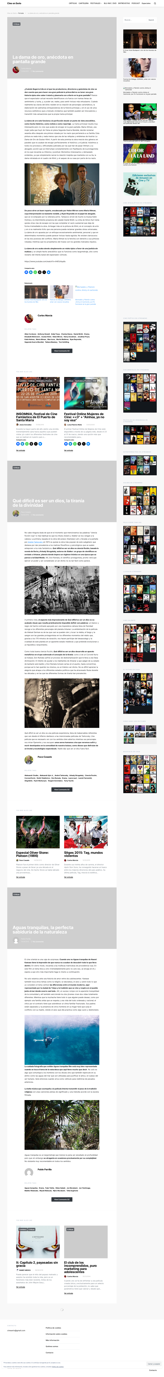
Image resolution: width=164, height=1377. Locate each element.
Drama (86, 334)
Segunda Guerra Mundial (34, 342)
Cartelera (22, 381)
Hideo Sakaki (60, 1188)
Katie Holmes (30, 339)
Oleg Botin (28, 781)
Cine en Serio (14, 3)
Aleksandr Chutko (31, 775)
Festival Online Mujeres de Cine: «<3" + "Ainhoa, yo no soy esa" (84, 417)
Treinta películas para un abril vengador (137, 141)
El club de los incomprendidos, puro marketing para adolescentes (80, 1267)
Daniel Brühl (78, 334)
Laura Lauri (72, 778)
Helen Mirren (57, 337)
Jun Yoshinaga (84, 1188)
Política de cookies (53, 1328)
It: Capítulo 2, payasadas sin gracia (37, 1264)
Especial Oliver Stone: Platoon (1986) (32, 854)
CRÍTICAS (73, 3)
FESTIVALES (95, 3)
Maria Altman (41, 339)
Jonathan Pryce (83, 337)
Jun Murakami (72, 1188)
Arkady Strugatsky (76, 775)
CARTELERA (84, 3)
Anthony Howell (44, 334)
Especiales (146, 3)
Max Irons (51, 339)
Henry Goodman (70, 337)
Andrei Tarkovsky (35, 542)
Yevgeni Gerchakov (55, 781)
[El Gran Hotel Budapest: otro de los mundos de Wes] (36, 292)
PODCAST (136, 3)
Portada (21, 13)
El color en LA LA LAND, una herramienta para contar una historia (139, 164)
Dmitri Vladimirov (43, 778)
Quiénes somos (52, 1346)
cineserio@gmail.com (16, 1330)
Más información (52, 1340)
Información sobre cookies (56, 1334)
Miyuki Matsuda (45, 1191)
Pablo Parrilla (26, 939)
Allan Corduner (30, 334)
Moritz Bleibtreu (62, 339)
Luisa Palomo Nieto (74, 425)
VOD (94, 381)
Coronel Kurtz (30, 778)
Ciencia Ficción (91, 775)
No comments (38, 71)
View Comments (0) (62, 351)
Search (151, 20)
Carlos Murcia (26, 68)
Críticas (16, 24)
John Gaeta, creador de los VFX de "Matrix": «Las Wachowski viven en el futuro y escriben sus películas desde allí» (139, 121)
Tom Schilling (64, 342)
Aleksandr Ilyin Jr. (46, 775)
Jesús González (25, 425)
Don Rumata (56, 778)
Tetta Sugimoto (72, 1191)
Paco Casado (26, 512)
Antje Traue (55, 334)
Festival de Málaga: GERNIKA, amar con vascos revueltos (139, 80)
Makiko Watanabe (31, 1191)
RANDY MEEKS (25, 1270)
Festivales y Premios (44, 381)
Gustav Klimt (46, 337)
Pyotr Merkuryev (40, 781)
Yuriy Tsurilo (69, 781)
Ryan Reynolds (75, 339)
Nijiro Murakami (59, 1191)
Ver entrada (20, 450)
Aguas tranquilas (31, 1188)
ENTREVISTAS (124, 3)
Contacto (49, 1353)
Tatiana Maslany (51, 342)
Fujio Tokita (49, 1188)
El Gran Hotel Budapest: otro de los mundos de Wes (139, 51)
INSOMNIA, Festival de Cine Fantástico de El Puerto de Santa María (36, 417)
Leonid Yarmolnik (85, 778)
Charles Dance (66, 334)
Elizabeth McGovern (32, 337)
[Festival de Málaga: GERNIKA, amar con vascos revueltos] (61, 292)
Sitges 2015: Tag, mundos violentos (83, 854)
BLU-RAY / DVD (110, 3)
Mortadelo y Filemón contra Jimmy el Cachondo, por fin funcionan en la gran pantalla (85, 302)
